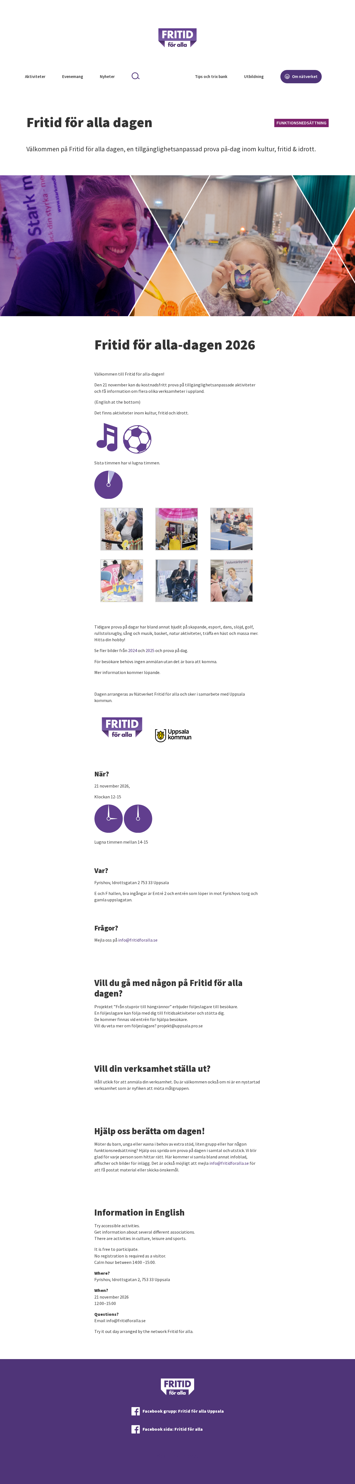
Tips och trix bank (211, 76)
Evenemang (72, 76)
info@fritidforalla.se (138, 940)
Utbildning (254, 76)
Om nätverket (304, 76)
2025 (150, 650)
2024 (132, 650)
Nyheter (107, 76)
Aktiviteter (35, 76)
